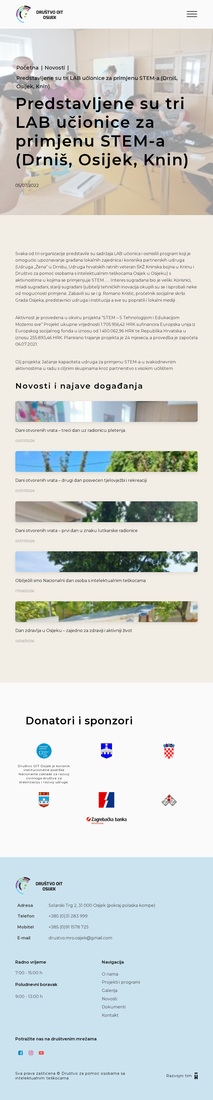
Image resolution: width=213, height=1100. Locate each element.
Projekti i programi (121, 982)
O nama (110, 974)
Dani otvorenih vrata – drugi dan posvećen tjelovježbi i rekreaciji (81, 480)
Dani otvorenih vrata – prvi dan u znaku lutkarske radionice (76, 530)
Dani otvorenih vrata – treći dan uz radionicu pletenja (70, 430)
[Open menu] (192, 14)
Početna (27, 68)
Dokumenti (114, 1006)
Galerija (109, 990)
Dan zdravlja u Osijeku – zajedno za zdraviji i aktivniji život (73, 630)
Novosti (55, 68)
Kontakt (110, 1015)
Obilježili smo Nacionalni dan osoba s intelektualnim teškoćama (80, 580)
